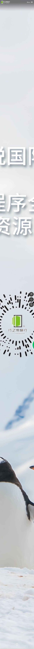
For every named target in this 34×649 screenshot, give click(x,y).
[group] (17, 324)
